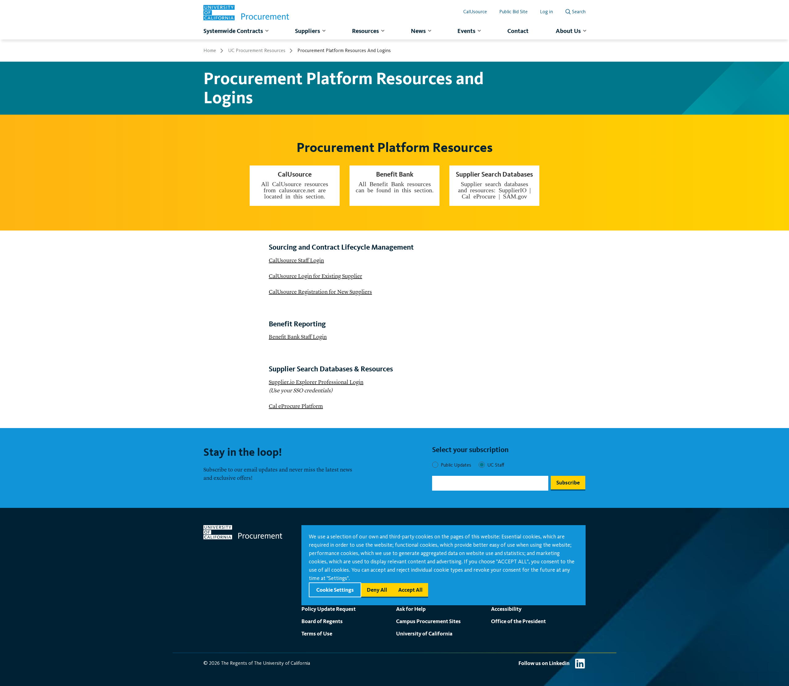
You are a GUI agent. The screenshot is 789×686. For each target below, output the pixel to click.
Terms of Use (316, 633)
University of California (424, 633)
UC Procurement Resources (256, 50)
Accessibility (506, 608)
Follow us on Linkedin (544, 663)
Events (466, 31)
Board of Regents (322, 621)
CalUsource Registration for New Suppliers (320, 292)
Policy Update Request (328, 608)
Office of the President (518, 621)
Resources (365, 31)
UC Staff (495, 465)
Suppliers (307, 31)
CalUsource (475, 11)
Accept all (410, 589)
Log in (546, 11)
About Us (568, 31)
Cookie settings (335, 589)
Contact (518, 31)
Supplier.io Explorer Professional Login (316, 382)
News (418, 31)
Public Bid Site (513, 11)
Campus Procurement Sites (428, 621)
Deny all (377, 589)
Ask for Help (411, 608)
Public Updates (456, 465)
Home (209, 50)
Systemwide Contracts (233, 31)
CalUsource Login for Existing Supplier (315, 276)
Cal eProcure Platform (296, 406)
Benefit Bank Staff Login (298, 337)
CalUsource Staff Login (296, 260)
